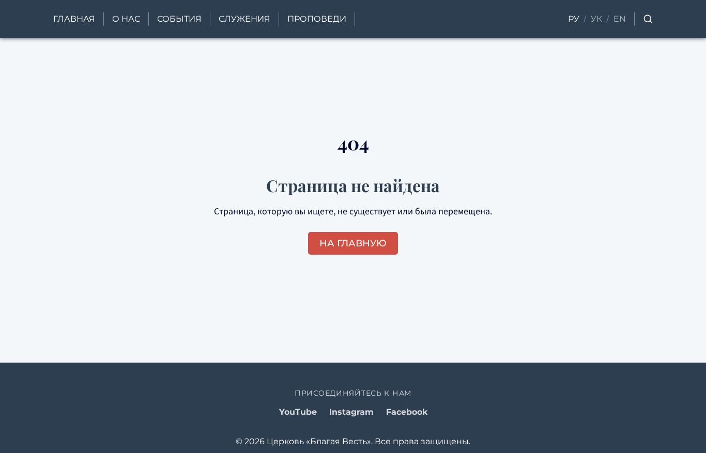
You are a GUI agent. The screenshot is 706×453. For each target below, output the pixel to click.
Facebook (406, 412)
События (179, 19)
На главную (353, 243)
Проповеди (316, 19)
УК (596, 19)
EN (619, 19)
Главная (74, 19)
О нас (126, 19)
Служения (244, 19)
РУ (573, 19)
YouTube (298, 412)
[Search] (648, 19)
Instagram (351, 412)
